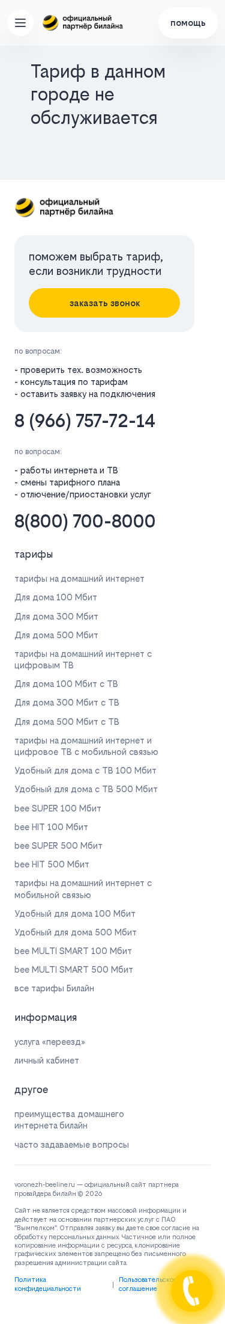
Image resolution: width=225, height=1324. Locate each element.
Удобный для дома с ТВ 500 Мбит (86, 789)
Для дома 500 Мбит (56, 635)
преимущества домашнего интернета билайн (69, 1119)
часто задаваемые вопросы (71, 1144)
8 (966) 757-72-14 (84, 420)
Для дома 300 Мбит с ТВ (66, 702)
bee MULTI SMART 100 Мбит (73, 951)
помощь (188, 22)
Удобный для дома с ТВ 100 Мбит (85, 770)
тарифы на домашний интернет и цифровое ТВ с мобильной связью (86, 746)
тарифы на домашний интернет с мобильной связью (83, 888)
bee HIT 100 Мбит (51, 827)
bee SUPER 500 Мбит (58, 845)
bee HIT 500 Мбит (51, 864)
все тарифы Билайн (54, 988)
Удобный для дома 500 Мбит (75, 932)
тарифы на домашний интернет (79, 578)
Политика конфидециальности (47, 1284)
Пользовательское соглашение (148, 1284)
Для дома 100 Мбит (55, 597)
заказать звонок (105, 303)
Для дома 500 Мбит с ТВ (66, 721)
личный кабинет (46, 1060)
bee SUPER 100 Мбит (57, 808)
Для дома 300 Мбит (56, 616)
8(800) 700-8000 (85, 521)
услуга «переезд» (49, 1041)
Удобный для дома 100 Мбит (75, 913)
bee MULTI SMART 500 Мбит (73, 969)
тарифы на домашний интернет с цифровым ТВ (83, 659)
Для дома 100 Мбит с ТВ (66, 684)
